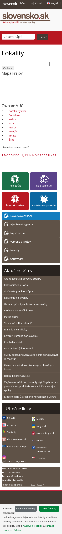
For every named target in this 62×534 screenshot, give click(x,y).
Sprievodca (16, 258)
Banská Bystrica (18, 111)
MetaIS (40, 418)
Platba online (11, 316)
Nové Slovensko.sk (21, 215)
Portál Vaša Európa (17, 446)
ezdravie (12, 425)
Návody (14, 250)
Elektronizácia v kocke (16, 285)
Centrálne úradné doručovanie (21, 335)
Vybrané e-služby (20, 241)
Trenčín (13, 131)
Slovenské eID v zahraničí (18, 323)
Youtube (41, 458)
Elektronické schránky (16, 297)
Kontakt (39, 3)
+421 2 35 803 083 (11, 472)
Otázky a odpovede (44, 205)
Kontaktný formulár (12, 480)
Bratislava (14, 115)
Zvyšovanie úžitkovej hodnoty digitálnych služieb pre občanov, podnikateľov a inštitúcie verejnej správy (31, 386)
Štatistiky (12, 432)
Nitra (11, 123)
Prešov (12, 127)
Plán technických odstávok (19, 348)
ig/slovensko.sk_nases (14, 461)
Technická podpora (12, 476)
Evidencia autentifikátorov (18, 310)
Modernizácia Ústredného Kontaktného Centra (30, 396)
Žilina (11, 139)
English (55, 3)
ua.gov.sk (41, 426)
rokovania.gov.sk (45, 433)
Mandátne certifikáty (15, 329)
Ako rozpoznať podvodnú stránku (23, 278)
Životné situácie (15, 205)
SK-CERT (11, 417)
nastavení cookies (33, 525)
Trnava (12, 135)
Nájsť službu (17, 233)
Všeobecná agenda (21, 224)
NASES (40, 440)
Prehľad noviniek (13, 342)
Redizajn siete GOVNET (17, 375)
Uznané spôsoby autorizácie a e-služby (26, 304)
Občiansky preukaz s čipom (19, 291)
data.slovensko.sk (16, 439)
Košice (12, 119)
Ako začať (15, 185)
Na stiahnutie (44, 185)
